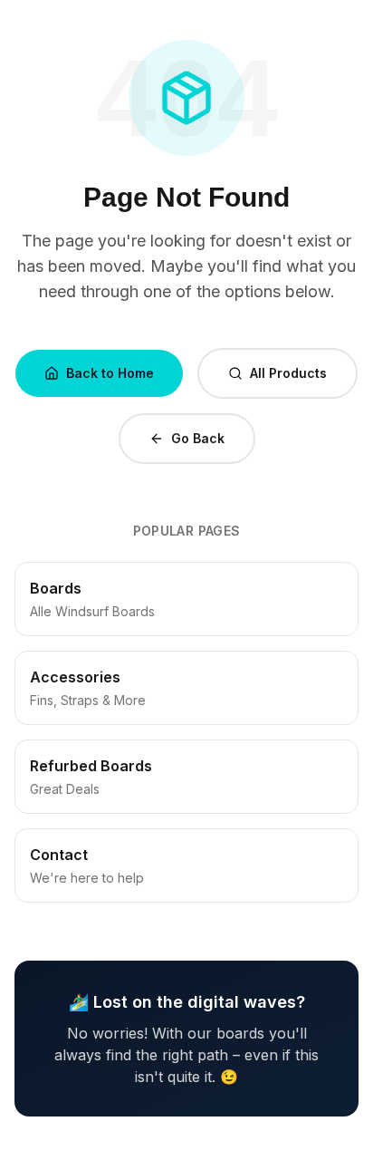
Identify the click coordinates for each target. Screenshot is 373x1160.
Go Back (198, 438)
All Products (288, 373)
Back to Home (110, 373)
